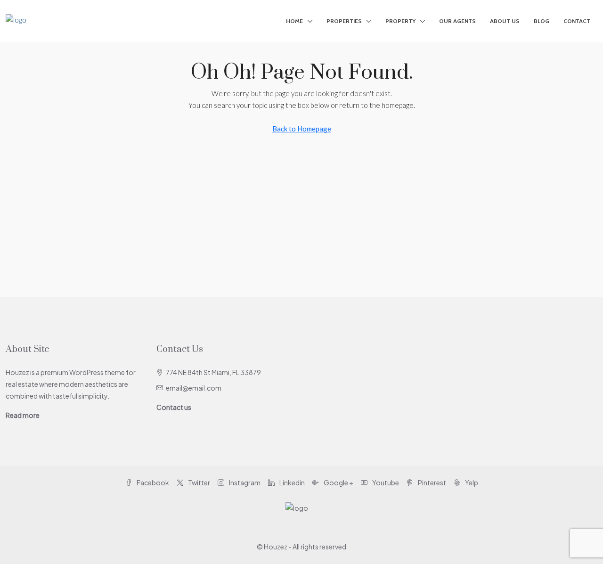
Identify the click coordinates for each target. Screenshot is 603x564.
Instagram (244, 482)
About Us (505, 21)
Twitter (198, 482)
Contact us (173, 407)
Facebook (152, 482)
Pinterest (431, 482)
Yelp (471, 482)
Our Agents (457, 21)
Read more (23, 415)
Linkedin (291, 482)
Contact (576, 21)
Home (294, 21)
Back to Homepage (301, 128)
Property (400, 21)
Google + (338, 482)
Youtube (385, 482)
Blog (541, 21)
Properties (344, 21)
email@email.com (193, 388)
